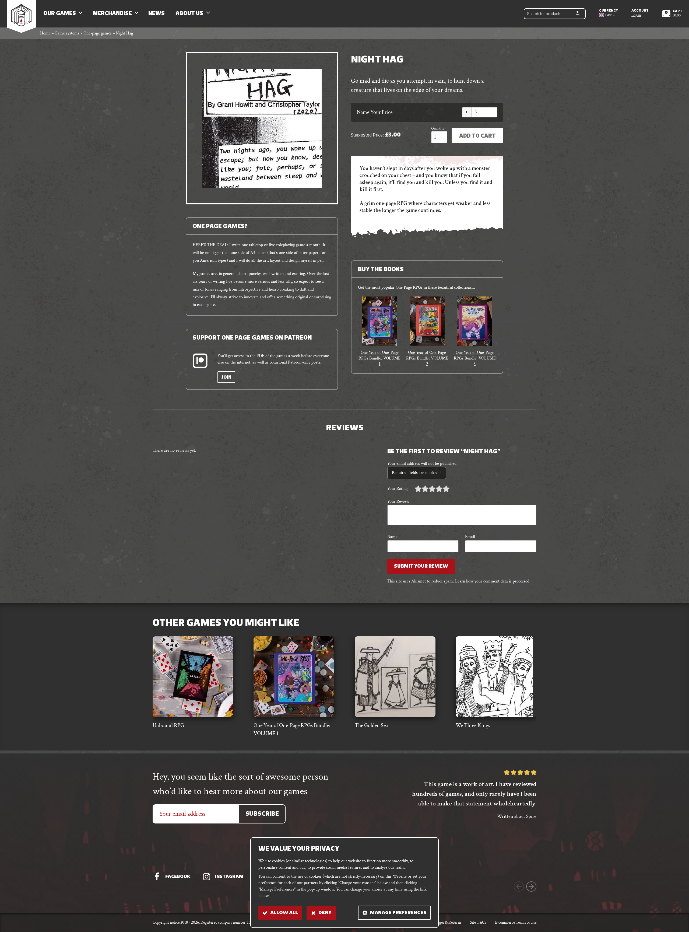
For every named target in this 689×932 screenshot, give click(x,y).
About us (189, 13)
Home (45, 33)
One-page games (97, 33)
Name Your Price (374, 112)
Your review (399, 501)
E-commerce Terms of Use (515, 922)
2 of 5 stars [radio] (422, 489)
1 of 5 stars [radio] (418, 489)
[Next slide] (531, 886)
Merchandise (112, 13)
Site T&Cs (478, 922)
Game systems (67, 33)
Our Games (59, 13)
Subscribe (262, 814)
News (156, 13)
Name (393, 537)
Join (226, 377)
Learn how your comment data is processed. (492, 581)
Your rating (398, 488)
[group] (379, 331)
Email (471, 537)
